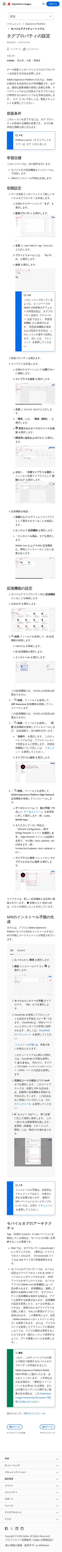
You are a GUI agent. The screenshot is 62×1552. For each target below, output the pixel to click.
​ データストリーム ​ (33, 811)
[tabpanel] (31, 1063)
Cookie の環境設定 (42, 1539)
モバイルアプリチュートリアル (28, 28)
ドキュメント (14, 23)
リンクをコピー (32, 49)
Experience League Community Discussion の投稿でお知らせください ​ (33, 1397)
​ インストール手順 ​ (24, 1044)
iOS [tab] (12, 950)
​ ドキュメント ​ (45, 1205)
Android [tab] (21, 950)
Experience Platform (35, 23)
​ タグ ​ (15, 98)
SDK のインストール (34, 1413)
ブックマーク (15, 49)
